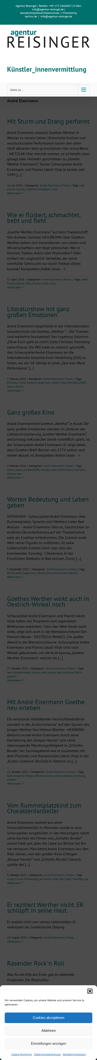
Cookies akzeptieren (48, 1018)
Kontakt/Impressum (74, 1054)
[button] (90, 991)
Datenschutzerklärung (47, 1054)
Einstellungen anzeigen (48, 1043)
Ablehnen (48, 1031)
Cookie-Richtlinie (21, 1054)
